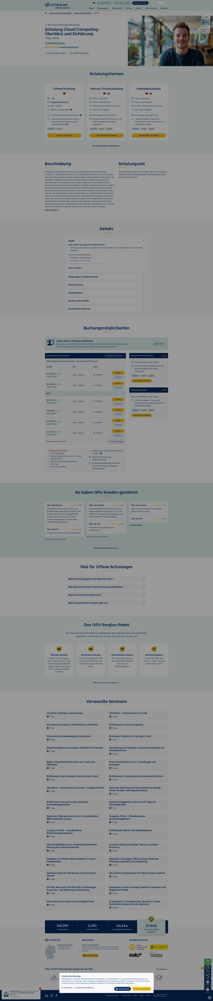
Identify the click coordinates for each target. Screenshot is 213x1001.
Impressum (68, 988)
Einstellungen (123, 989)
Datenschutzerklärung (85, 988)
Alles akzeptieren (142, 989)
